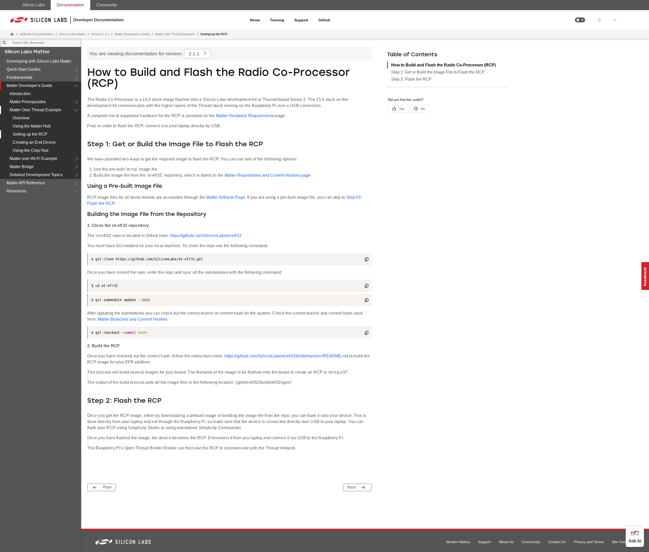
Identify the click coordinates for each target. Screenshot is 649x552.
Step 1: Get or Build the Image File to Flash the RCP (438, 72)
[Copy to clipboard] (366, 260)
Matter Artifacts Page (225, 197)
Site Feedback (623, 542)
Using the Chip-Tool (30, 150)
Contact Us (557, 542)
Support (301, 20)
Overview (21, 118)
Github (324, 20)
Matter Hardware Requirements (245, 116)
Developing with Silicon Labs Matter (39, 61)
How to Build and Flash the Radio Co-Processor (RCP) (443, 65)
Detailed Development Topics (36, 175)
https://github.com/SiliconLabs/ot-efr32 (205, 235)
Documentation (70, 5)
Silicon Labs (33, 5)
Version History (458, 542)
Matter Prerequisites (28, 102)
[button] (580, 19)
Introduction (20, 93)
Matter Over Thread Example (35, 110)
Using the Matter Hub (32, 126)
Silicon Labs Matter (27, 52)
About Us (506, 542)
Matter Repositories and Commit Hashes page (268, 175)
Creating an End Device (34, 142)
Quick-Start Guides (24, 69)
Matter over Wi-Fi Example (33, 158)
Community (106, 5)
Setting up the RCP (30, 134)
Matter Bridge (22, 166)
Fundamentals (19, 77)
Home (255, 20)
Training (277, 20)
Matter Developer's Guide (29, 85)
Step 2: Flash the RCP (411, 79)
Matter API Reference (26, 183)
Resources (16, 191)
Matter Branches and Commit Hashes (133, 319)
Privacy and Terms (589, 542)
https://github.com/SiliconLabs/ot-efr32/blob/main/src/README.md (286, 356)
